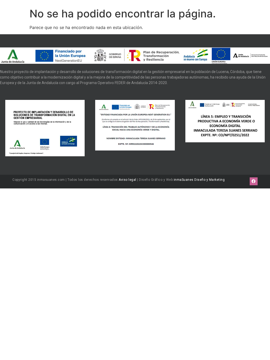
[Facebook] (254, 181)
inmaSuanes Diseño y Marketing (199, 180)
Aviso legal (127, 180)
